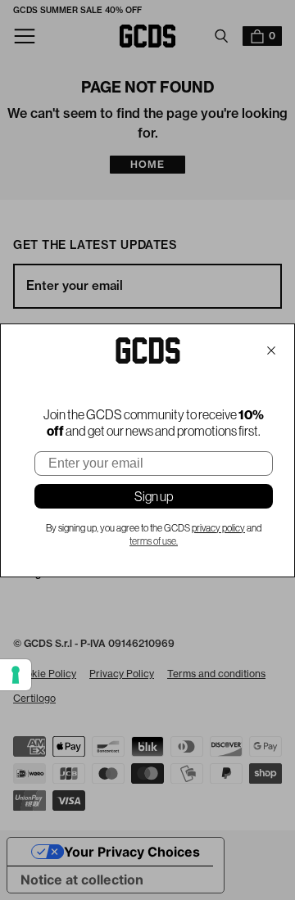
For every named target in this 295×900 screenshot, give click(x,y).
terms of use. (153, 541)
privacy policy (218, 528)
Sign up (153, 496)
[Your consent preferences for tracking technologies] (15, 674)
